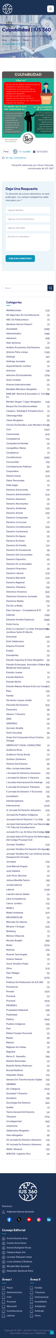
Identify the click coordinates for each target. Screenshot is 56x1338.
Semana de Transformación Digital (24, 1079)
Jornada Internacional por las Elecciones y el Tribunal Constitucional (27, 826)
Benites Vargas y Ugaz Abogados (23, 401)
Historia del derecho (17, 763)
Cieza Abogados (14, 420)
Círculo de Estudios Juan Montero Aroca (27, 424)
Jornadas (11, 861)
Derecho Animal (14, 513)
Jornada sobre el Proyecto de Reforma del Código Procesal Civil (26, 838)
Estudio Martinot (14, 677)
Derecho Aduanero (16, 499)
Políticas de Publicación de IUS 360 (24, 982)
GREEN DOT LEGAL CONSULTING (23, 745)
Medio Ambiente (14, 912)
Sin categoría (13, 1088)
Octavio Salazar (14, 959)
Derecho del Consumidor (19, 554)
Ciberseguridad (14, 415)
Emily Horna (12, 624)
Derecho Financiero (16, 568)
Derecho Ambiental (16, 508)
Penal (6, 151)
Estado (9, 650)
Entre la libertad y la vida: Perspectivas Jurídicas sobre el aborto (27, 630)
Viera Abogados (14, 1135)
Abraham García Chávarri (19, 324)
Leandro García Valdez (17, 894)
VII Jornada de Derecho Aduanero (23, 1139)
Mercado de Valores (16, 922)
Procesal (10, 996)
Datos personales (15, 480)
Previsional (12, 986)
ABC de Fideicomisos (17, 319)
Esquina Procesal (15, 646)
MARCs (10, 908)
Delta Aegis (12, 485)
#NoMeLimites (13, 310)
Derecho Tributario (16, 587)
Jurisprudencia (14, 884)
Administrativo (13, 333)
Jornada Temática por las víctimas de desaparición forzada (26, 855)
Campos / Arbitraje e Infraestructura (24, 411)
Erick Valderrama (15, 641)
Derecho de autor (15, 540)
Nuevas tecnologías (16, 954)
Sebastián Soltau (15, 1075)
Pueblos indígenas (15, 1024)
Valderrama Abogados (17, 1130)
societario (11, 1098)
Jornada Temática (15, 844)
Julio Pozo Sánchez (16, 875)
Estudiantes (12, 655)
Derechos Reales (15, 601)
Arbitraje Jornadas (15, 361)
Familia (9, 695)
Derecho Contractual (17, 531)
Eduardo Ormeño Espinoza (20, 619)
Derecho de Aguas (16, 536)
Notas (9, 945)
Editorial (10, 615)
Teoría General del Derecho (20, 1112)
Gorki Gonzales (14, 732)
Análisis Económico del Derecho (23, 347)
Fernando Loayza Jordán (19, 700)
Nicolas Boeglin (14, 940)
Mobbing (11, 931)
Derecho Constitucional (18, 526)
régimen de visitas (16, 1047)
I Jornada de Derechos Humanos (23, 773)
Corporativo (12, 471)
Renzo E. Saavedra (16, 1056)
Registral (10, 1051)
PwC (8, 1028)
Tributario (11, 1116)
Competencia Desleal (17, 443)
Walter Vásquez (14, 1149)
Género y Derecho (15, 714)
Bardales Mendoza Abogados (21, 389)
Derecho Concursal (16, 522)
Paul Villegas (12, 973)
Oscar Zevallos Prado (17, 963)
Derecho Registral (15, 582)
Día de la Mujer (14, 605)
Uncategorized (13, 1121)
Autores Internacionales (18, 384)
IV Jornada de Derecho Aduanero (23, 810)
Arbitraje (10, 356)
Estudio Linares (14, 672)
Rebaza (10, 1042)
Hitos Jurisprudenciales (18, 768)
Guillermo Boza (14, 749)
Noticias (10, 949)
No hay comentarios (16, 157)
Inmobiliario (12, 796)
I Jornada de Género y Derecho (22, 777)
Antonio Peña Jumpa (17, 352)
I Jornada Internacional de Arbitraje (24, 782)
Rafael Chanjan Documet (19, 1033)
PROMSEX (11, 1005)
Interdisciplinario (15, 800)
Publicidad (11, 1014)
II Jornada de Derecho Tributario (23, 787)
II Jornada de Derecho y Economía (24, 791)
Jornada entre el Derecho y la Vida (24, 819)
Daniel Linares (13, 475)
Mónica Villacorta (15, 935)
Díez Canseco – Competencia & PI (23, 610)
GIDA (8, 718)
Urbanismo (12, 1125)
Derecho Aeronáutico (17, 503)
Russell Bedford (14, 1070)
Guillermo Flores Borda (18, 754)
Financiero (11, 709)
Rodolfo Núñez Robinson (19, 1065)
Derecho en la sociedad (19, 564)
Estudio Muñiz (13, 681)
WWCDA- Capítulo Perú (18, 1153)
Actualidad (11, 328)
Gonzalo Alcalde (14, 728)
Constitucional (13, 457)
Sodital (9, 1107)
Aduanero (11, 338)
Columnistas (12, 434)
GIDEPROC (11, 723)
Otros (9, 968)
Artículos (10, 370)
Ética (8, 691)
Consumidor (12, 462)
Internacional (13, 805)
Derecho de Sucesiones (18, 550)
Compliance (12, 452)
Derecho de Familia (16, 545)
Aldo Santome (13, 342)
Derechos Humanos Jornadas (21, 596)
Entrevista (11, 636)
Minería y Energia (15, 926)
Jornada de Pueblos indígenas (22, 814)
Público (10, 1019)
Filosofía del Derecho (17, 704)
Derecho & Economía (17, 489)
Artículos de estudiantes (19, 375)
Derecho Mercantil (15, 577)
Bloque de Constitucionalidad (21, 406)
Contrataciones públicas (19, 466)
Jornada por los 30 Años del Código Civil (28, 832)
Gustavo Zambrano (16, 759)
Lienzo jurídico (14, 903)
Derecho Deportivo (16, 559)
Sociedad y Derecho (16, 1093)
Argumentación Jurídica (18, 366)
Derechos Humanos (16, 591)
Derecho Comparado (17, 517)
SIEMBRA (11, 1084)
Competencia (13, 438)
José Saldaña (13, 871)
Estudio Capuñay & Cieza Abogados (25, 660)
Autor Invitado (13, 379)
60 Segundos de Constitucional (22, 315)
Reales (9, 1037)
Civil (8, 429)
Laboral (10, 889)
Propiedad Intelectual (17, 1010)
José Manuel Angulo (17, 866)
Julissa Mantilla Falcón (18, 880)
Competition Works (16, 448)
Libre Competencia (16, 898)
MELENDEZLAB (14, 917)
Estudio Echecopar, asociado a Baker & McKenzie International (26, 666)
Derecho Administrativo (18, 494)
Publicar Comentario (20, 258)
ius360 (26, 151)
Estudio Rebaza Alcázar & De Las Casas (26, 686)
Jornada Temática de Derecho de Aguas (27, 849)
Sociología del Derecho (18, 1102)
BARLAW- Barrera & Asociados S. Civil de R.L (27, 395)
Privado (10, 991)
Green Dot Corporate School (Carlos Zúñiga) (25, 739)
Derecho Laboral (14, 573)
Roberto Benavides (16, 1061)
